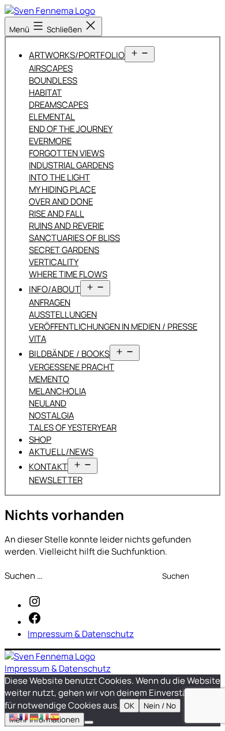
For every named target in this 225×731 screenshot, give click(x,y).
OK (129, 705)
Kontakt (48, 467)
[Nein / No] (88, 722)
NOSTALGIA (51, 415)
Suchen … (23, 576)
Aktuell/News (61, 452)
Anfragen (49, 302)
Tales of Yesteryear (73, 427)
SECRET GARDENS (64, 249)
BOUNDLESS (53, 80)
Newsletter (55, 479)
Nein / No (160, 705)
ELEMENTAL (52, 116)
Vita (37, 338)
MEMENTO (49, 379)
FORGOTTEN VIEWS (66, 153)
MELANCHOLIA (57, 391)
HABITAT (45, 92)
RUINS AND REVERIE (66, 225)
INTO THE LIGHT (59, 177)
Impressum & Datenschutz (58, 668)
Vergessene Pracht (71, 366)
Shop (40, 440)
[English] (14, 716)
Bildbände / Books (69, 354)
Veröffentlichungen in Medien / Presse (113, 326)
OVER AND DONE (61, 201)
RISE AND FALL (56, 213)
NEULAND (47, 403)
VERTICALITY (53, 261)
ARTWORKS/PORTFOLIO (77, 55)
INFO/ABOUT (54, 289)
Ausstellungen (63, 314)
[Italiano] (45, 716)
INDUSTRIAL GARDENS (71, 165)
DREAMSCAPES (58, 104)
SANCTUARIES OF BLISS (74, 237)
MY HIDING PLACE (62, 189)
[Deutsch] (34, 716)
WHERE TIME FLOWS (68, 274)
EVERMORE (50, 140)
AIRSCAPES (51, 68)
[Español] (55, 716)
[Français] (24, 716)
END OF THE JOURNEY (70, 128)
